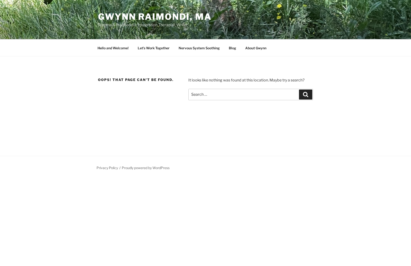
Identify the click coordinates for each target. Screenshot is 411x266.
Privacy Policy (107, 168)
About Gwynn (255, 48)
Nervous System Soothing (199, 48)
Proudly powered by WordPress (146, 168)
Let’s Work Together (154, 48)
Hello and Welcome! (113, 48)
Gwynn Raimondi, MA (155, 16)
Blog (232, 48)
